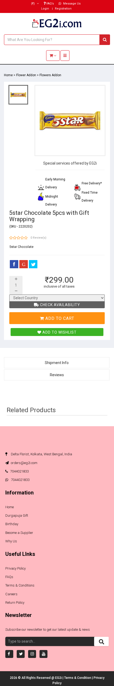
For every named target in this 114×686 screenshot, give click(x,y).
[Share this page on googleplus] (23, 264)
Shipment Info (57, 363)
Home (8, 75)
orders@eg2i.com (23, 463)
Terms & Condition (78, 678)
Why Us (11, 541)
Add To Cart (59, 318)
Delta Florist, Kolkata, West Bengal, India (41, 454)
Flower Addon (26, 75)
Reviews (57, 375)
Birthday (11, 524)
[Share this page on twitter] (33, 264)
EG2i (59, 678)
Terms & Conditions (19, 585)
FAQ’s (50, 3)
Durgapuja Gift (16, 515)
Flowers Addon (50, 75)
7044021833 (19, 471)
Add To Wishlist (59, 332)
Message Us (71, 3)
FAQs (9, 577)
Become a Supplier (19, 533)
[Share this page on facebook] (14, 264)
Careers (11, 594)
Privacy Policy (15, 568)
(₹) (33, 3)
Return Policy (14, 603)
